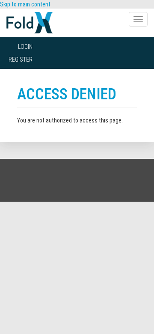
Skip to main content (25, 4)
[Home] (30, 22)
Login (25, 46)
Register (21, 59)
